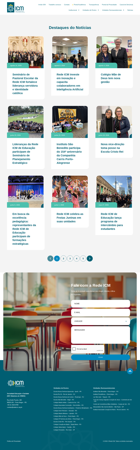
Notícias (130, 10)
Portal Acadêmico (80, 4)
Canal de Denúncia (126, 4)
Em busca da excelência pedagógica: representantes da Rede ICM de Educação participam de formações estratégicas (24, 228)
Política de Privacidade (14, 441)
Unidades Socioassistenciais (112, 10)
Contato (67, 4)
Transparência (94, 4)
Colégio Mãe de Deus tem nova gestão (111, 78)
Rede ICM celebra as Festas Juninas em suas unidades (70, 217)
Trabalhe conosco (55, 4)
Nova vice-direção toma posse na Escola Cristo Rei (112, 148)
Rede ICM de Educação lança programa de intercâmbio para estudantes (112, 221)
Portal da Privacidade (109, 4)
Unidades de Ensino (89, 10)
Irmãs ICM (42, 4)
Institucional (73, 10)
